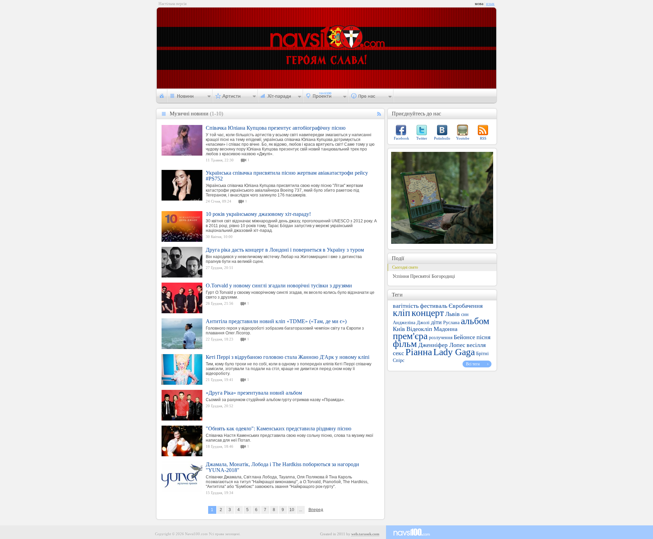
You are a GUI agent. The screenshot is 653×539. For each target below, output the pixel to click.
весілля (476, 345)
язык (490, 3)
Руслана (451, 322)
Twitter (421, 138)
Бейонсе (464, 337)
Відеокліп (419, 329)
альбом (475, 321)
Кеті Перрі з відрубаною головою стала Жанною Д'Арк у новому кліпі (287, 357)
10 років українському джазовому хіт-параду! (258, 214)
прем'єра (410, 336)
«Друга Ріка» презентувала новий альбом (254, 393)
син (465, 314)
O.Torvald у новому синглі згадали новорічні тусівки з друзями (279, 285)
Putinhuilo (442, 138)
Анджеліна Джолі (411, 322)
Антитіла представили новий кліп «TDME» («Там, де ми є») (276, 321)
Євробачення (466, 305)
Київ (399, 329)
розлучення (440, 337)
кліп (401, 312)
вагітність (406, 305)
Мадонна (445, 329)
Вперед (315, 509)
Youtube (462, 138)
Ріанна (418, 352)
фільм (405, 343)
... (300, 509)
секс (398, 353)
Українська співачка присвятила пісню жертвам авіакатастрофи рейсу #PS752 (287, 175)
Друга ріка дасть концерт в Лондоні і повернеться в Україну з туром (285, 250)
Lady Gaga (454, 352)
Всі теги (473, 364)
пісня (483, 337)
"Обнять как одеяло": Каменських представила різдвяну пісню (278, 428)
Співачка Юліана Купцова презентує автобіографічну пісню (276, 128)
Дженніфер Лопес (441, 345)
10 (291, 509)
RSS (483, 138)
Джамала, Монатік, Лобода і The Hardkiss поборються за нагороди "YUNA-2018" (282, 467)
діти (436, 322)
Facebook (401, 138)
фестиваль (433, 305)
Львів (452, 314)
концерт (428, 312)
